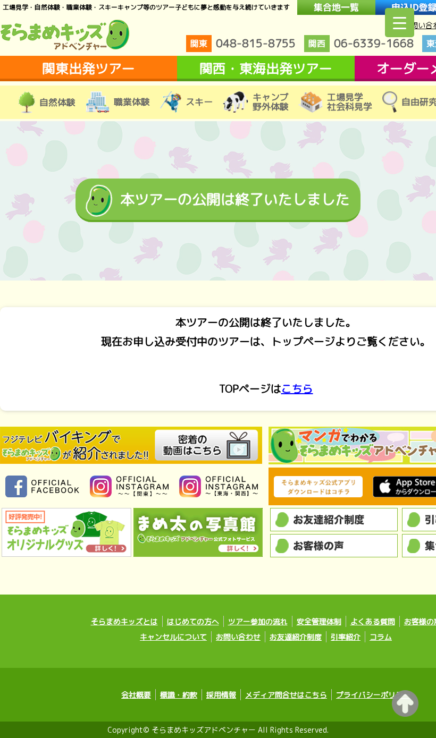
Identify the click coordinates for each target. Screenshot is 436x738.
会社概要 (136, 695)
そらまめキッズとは (124, 621)
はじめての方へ (193, 621)
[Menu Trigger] (399, 22)
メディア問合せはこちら (286, 695)
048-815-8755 (243, 43)
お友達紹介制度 (296, 637)
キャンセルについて (173, 637)
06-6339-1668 (361, 43)
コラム (381, 637)
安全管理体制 (319, 621)
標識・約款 (178, 695)
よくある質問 (372, 621)
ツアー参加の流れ (258, 621)
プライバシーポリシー (373, 695)
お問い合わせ (238, 637)
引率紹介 (345, 637)
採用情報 (221, 695)
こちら (297, 388)
